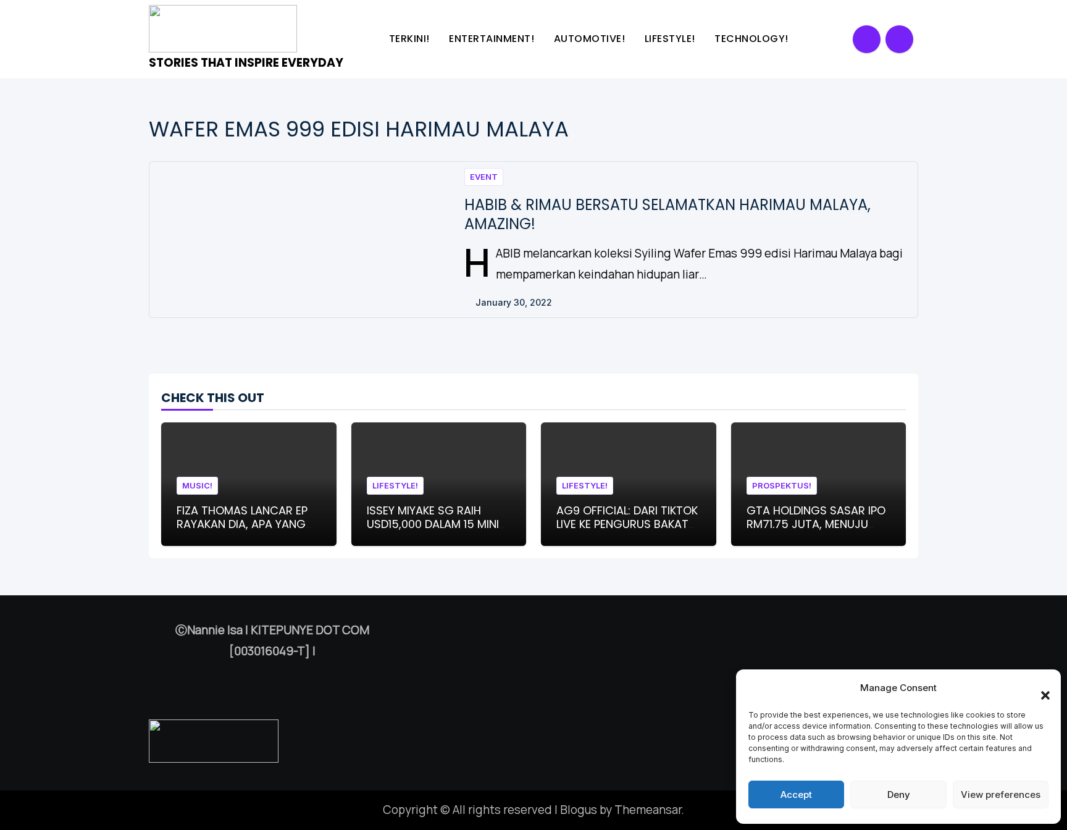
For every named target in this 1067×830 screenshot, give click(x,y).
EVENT (484, 177)
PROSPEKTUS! (781, 485)
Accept (796, 794)
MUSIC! (197, 485)
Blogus (578, 810)
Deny (898, 794)
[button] (1039, 688)
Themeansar (647, 810)
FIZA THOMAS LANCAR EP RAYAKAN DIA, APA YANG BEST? (242, 524)
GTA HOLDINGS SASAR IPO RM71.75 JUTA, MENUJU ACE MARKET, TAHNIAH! (816, 524)
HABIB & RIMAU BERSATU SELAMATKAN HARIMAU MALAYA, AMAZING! (667, 214)
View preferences (1000, 794)
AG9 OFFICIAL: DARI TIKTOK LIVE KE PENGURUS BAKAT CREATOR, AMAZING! (627, 524)
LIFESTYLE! (671, 38)
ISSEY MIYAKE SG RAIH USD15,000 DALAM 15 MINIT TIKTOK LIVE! (436, 524)
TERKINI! (411, 38)
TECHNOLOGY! (752, 38)
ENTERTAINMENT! (493, 38)
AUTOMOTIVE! (591, 38)
